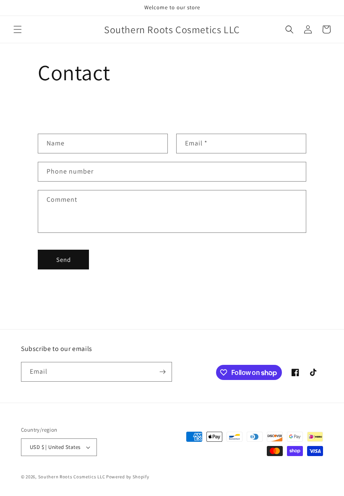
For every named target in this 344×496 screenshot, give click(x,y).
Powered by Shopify (127, 477)
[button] (17, 29)
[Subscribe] (162, 372)
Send (63, 260)
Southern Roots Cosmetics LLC (71, 477)
